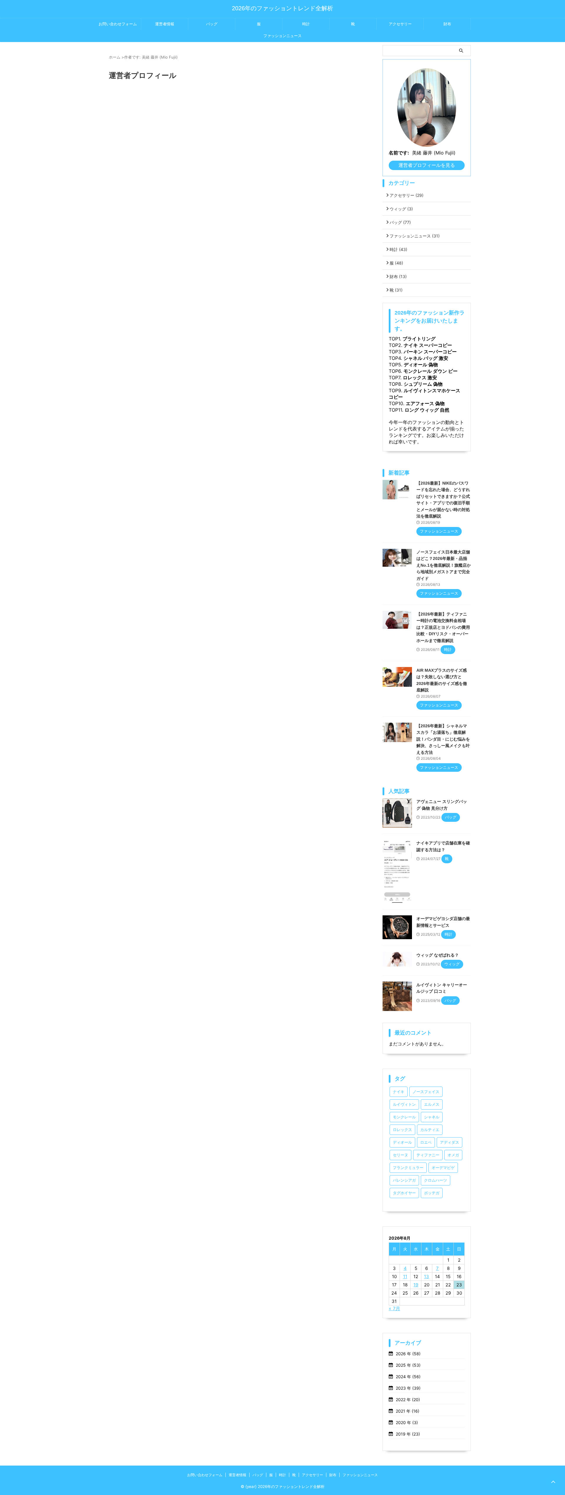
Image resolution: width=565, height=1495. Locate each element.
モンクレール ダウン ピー (430, 371)
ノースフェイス (426, 1092)
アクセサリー (400, 24)
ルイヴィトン (404, 1104)
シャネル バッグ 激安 (425, 358)
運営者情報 (164, 24)
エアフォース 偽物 (425, 403)
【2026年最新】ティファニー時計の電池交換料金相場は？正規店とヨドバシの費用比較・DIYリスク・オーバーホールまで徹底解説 (443, 627)
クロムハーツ (435, 1180)
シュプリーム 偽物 (423, 384)
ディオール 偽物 (421, 364)
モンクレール (404, 1117)
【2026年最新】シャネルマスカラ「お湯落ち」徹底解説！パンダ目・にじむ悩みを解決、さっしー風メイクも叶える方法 (443, 739)
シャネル (431, 1117)
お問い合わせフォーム (118, 24)
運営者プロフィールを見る (426, 165)
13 (426, 1276)
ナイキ (398, 1092)
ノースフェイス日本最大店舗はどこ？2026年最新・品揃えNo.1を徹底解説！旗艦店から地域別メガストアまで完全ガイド (443, 565)
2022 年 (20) (408, 1399)
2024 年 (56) (408, 1376)
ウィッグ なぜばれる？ (437, 955)
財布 (447, 24)
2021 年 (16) (407, 1410)
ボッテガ (431, 1193)
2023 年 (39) (408, 1388)
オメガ (453, 1155)
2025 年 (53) (408, 1365)
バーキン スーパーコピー (430, 352)
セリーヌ (400, 1155)
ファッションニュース (282, 36)
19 (415, 1285)
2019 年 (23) (408, 1433)
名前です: (399, 153)
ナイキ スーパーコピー (428, 345)
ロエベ (426, 1142)
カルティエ (429, 1130)
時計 (306, 24)
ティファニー (427, 1155)
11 (405, 1276)
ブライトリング (419, 339)
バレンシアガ (404, 1180)
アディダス (449, 1142)
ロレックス (402, 1130)
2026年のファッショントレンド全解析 (282, 8)
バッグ (211, 24)
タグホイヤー (404, 1193)
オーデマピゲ (443, 1167)
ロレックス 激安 (420, 377)
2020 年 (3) (407, 1422)
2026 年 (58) (408, 1353)
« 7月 (394, 1308)
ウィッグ (401, 208)
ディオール (402, 1142)
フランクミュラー (408, 1167)
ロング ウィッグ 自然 (427, 410)
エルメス (431, 1104)
